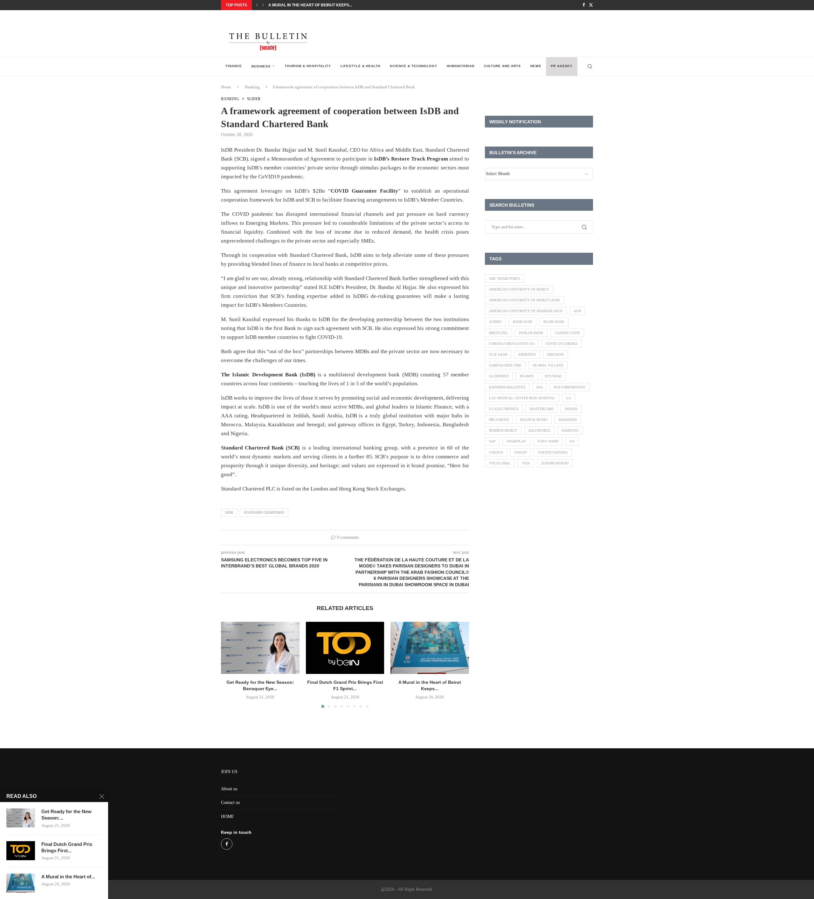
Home (226, 87)
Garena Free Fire (505, 365)
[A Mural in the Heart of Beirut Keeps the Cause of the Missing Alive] (429, 648)
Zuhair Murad (555, 463)
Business (261, 66)
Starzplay (516, 441)
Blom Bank (553, 322)
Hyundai (553, 376)
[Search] (590, 66)
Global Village (548, 365)
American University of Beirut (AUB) (524, 300)
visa (526, 463)
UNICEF (520, 452)
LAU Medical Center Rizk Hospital (522, 398)
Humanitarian (460, 66)
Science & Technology (413, 66)
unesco (496, 452)
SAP (492, 441)
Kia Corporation (569, 387)
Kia (539, 387)
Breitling (498, 333)
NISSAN (571, 409)
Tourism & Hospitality (308, 66)
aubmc (495, 322)
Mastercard (542, 409)
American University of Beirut (519, 289)
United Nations (553, 452)
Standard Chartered (264, 512)
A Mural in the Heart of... (68, 876)
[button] (256, 5)
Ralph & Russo (534, 420)
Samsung (570, 430)
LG (568, 398)
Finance (234, 66)
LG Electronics (504, 409)
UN (572, 441)
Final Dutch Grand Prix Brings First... (66, 847)
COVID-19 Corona (561, 344)
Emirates (527, 354)
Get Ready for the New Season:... (66, 814)
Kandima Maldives (507, 387)
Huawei (527, 376)
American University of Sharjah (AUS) (525, 311)
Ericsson (555, 354)
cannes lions (567, 333)
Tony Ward (547, 441)
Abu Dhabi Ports (504, 278)
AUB (577, 311)
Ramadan (568, 420)
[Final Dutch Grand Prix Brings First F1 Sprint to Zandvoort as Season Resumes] (345, 648)
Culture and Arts (502, 66)
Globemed (499, 376)
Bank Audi (522, 322)
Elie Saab (498, 354)
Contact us (230, 802)
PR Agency (562, 66)
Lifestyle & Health (360, 66)
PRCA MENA (499, 420)
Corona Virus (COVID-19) (512, 344)
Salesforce (539, 430)
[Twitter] (591, 5)
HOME (227, 816)
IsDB (229, 512)
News (535, 66)
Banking (252, 87)
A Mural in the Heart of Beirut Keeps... (310, 5)
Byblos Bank (531, 333)
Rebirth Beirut (503, 430)
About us (229, 788)
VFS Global (500, 463)
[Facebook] (584, 5)
